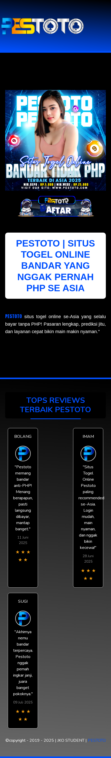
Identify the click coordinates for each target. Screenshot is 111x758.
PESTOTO (13, 316)
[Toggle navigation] (105, 26)
